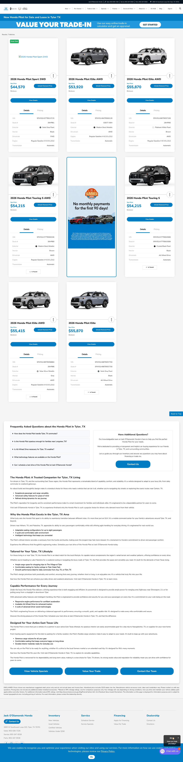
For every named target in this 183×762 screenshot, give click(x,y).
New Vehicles (54, 720)
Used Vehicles (54, 724)
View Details (33, 100)
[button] (53, 76)
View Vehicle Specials (36, 671)
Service (85, 715)
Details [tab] (26, 110)
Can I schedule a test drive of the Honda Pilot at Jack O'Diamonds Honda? (43, 465)
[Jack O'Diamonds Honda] (16, 8)
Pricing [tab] (40, 110)
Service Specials (87, 724)
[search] (180, 8)
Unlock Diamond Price (45, 86)
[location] (150, 2)
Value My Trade (120, 724)
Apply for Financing (121, 720)
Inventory (54, 715)
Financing (119, 715)
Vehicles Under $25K (57, 731)
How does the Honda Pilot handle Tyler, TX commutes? (35, 433)
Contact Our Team (146, 671)
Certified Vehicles (55, 727)
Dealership (153, 715)
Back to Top (176, 413)
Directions (150, 724)
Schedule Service (87, 720)
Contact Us (133, 464)
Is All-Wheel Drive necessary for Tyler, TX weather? (34, 449)
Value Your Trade (91, 671)
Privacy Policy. (108, 751)
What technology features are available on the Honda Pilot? (37, 457)
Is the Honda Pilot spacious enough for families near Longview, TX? (40, 441)
